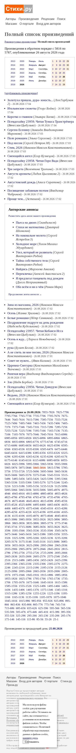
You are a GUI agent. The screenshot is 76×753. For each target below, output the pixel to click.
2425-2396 (61, 560)
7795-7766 (11, 415)
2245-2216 (18, 567)
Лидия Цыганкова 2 (45, 173)
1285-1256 (25, 593)
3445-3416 (25, 534)
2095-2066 (25, 571)
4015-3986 (11, 519)
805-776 (38, 604)
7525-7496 (11, 423)
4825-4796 (11, 497)
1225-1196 (53, 593)
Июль (41, 61)
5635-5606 (11, 475)
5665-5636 (61, 471)
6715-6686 (11, 445)
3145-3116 (39, 541)
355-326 (9, 615)
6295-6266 (18, 456)
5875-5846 (25, 467)
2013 (13, 61)
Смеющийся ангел (19, 156)
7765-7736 (25, 415)
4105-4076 (32, 515)
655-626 (32, 608)
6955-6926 (25, 438)
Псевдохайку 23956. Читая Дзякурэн (32, 387)
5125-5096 (61, 486)
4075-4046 (46, 515)
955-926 (48, 600)
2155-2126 (61, 567)
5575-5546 (39, 475)
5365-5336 (11, 482)
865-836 (15, 604)
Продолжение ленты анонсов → (25, 294)
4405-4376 (18, 508)
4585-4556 (61, 500)
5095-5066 (11, 489)
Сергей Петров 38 (36, 143)
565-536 (66, 608)
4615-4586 (46, 500)
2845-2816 (53, 549)
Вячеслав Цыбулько (21, 125)
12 (56, 77)
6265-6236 (32, 456)
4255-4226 (25, 512)
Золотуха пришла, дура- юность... (30, 100)
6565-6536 (18, 449)
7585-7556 (46, 419)
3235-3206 (61, 537)
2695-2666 (61, 552)
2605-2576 (39, 556)
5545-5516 (53, 475)
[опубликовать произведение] (21, 93)
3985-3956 (25, 519)
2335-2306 (39, 563)
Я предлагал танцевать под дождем (39, 278)
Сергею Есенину (18, 130)
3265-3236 (46, 537)
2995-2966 (46, 545)
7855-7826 (48, 412)
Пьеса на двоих (26, 222)
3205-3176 (11, 541)
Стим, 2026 (15, 147)
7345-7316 (32, 427)
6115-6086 (39, 460)
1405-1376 (32, 589)
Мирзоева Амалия (41, 269)
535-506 (9, 611)
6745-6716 (61, 441)
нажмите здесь (30, 738)
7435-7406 (53, 423)
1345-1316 (61, 589)
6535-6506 (32, 449)
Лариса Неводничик (41, 339)
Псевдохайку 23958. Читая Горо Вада (32, 161)
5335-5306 (25, 482)
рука (10, 348)
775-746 (49, 604)
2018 (13, 81)
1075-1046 (59, 597)
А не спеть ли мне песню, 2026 (28, 352)
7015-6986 (61, 434)
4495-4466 (39, 504)
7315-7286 (46, 427)
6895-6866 (53, 438)
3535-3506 (46, 530)
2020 (22, 61)
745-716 (60, 604)
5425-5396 (46, 478)
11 (56, 73)
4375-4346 (32, 508)
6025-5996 (18, 463)
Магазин (11, 23)
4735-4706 (53, 497)
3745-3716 (11, 526)
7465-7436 (39, 423)
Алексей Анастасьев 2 (48, 274)
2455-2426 (46, 560)
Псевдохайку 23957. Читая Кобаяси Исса (35, 331)
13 (56, 81)
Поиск (61, 19)
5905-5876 (11, 467)
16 (60, 65)
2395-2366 (11, 563)
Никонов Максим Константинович (47, 147)
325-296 (21, 615)
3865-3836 (18, 523)
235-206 (54, 615)
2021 (22, 65)
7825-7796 (62, 412)
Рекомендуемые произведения (20, 41)
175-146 (9, 619)
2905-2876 (25, 549)
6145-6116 (25, 460)
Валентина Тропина (38, 169)
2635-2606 (25, 556)
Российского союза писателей (31, 748)
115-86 (31, 619)
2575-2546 (53, 556)
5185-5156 (32, 486)
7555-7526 (61, 419)
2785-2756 (18, 552)
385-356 (66, 611)
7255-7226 (11, 430)
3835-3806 (32, 523)
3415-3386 (39, 534)
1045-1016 (11, 600)
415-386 (54, 611)
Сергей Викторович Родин (40, 254)
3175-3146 (25, 541)
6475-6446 (61, 449)
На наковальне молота (31, 235)
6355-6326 (53, 452)
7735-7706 (39, 415)
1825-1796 (25, 578)
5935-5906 (61, 463)
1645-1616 (46, 582)
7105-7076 (18, 434)
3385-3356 (53, 534)
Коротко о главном (19, 117)
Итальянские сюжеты (21, 108)
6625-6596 (53, 445)
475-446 (32, 611)
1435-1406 (18, 589)
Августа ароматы (19, 173)
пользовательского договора (30, 698)
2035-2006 (53, 571)
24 (64, 69)
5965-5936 (46, 463)
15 (60, 61)
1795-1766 (39, 578)
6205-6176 (61, 456)
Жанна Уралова (28, 313)
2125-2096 (11, 571)
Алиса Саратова (48, 182)
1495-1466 (53, 586)
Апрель (32, 73)
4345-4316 (46, 508)
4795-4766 (25, 497)
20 (60, 81)
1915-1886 (46, 574)
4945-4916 (18, 493)
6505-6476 (46, 449)
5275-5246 (53, 482)
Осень (11, 313)
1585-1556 (11, 586)
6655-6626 (39, 445)
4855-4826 (61, 493)
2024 (22, 77)
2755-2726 (32, 552)
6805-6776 (32, 441)
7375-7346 (18, 427)
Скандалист (47, 222)
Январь (32, 61)
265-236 (43, 615)
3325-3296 (18, 537)
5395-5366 (61, 478)
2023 (22, 73)
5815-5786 (53, 467)
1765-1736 (53, 578)
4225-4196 (39, 512)
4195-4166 (53, 512)
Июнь (31, 81)
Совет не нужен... (19, 360)
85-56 (40, 619)
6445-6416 (11, 452)
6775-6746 (46, 441)
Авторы (11, 19)
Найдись (21, 269)
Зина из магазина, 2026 (23, 305)
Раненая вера (16, 374)
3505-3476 (61, 530)
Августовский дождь (21, 182)
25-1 (55, 619)
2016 (13, 73)
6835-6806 (18, 441)
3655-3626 (53, 526)
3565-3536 (32, 530)
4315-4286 (61, 508)
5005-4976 (53, 489)
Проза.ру (12, 684)
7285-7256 (61, 427)
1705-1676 (18, 582)
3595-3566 (18, 530)
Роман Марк (53, 287)
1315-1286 (11, 593)
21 (60, 84)
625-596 (43, 608)
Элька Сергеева (39, 138)
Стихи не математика (30, 227)
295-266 (32, 615)
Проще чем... (16, 199)
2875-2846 (39, 549)
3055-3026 (18, 545)
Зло (9, 382)
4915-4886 (32, 493)
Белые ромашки (18, 318)
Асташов (33, 199)
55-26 (48, 619)
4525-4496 (25, 504)
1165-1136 (18, 597)
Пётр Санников (41, 318)
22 (64, 61)
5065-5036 (25, 489)
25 (64, 73)
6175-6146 (11, 460)
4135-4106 (18, 515)
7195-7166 (39, 430)
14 (56, 84)
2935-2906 (11, 549)
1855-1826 (11, 578)
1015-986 (24, 600)
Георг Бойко (46, 108)
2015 (13, 69)
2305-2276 (53, 563)
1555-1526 (25, 586)
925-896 (59, 600)
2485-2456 (32, 560)
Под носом (14, 143)
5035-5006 (39, 489)
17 (60, 69)
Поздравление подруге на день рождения (35, 322)
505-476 (21, 611)
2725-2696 (46, 552)
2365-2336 (25, 563)
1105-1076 (45, 597)
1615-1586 (61, 582)
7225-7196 (25, 430)
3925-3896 (53, 519)
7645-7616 (18, 419)
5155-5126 (46, 486)
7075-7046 (32, 434)
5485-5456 (18, 478)
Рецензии (47, 19)
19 (60, 77)
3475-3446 (11, 534)
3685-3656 (39, 526)
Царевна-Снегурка (20, 365)
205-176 (66, 615)
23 (64, 65)
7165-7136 (53, 430)
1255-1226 (39, 593)
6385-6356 (39, 452)
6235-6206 (46, 456)
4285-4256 (11, 512)
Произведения (29, 19)
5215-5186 (18, 486)
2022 (22, 69)
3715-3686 (25, 526)
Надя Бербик (23, 382)
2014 (13, 65)
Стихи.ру (66, 681)
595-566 (54, 608)
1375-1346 (46, 589)
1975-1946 (18, 574)
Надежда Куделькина (23, 326)
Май (31, 77)
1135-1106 (32, 597)
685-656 (21, 608)
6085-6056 (53, 460)
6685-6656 (25, 445)
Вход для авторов (48, 23)
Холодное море (26, 244)
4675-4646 (18, 500)
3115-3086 (53, 541)
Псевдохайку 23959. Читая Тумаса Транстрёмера (40, 121)
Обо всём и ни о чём (29, 287)
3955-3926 (39, 519)
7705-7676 (53, 415)
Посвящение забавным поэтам (27, 190)
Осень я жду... (16, 339)
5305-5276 (39, 482)
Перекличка (24, 274)
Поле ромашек (17, 138)
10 (56, 69)
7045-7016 (46, 434)
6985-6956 (11, 438)
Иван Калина (41, 360)
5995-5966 (32, 463)
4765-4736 (39, 497)
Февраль (33, 65)
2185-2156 (46, 567)
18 (60, 73)
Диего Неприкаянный (31, 282)
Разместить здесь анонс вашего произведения (32, 216)
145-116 (20, 619)
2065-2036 (39, 571)
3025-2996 (32, 545)
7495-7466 (25, 423)
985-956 (36, 600)
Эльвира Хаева (44, 117)
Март (31, 69)
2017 (13, 77)
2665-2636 (11, 556)
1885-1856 (61, 574)
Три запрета (15, 169)
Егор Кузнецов (43, 156)
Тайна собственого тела (32, 260)
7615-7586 (32, 419)
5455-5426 (32, 478)
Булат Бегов (23, 348)
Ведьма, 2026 (16, 395)
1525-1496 (39, 586)
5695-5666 (46, 471)
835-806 (27, 604)
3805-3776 (46, 523)
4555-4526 (11, 504)
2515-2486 (18, 560)
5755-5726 (18, 471)
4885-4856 (46, 493)
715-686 (9, 608)
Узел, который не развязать (34, 252)
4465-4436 (53, 504)
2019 (13, 84)
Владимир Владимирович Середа (49, 374)
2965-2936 (61, 545)
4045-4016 (61, 515)
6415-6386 (25, 452)
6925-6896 (39, 438)
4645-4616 (32, 500)
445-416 (43, 611)
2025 (22, 81)
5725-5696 (32, 471)
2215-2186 (32, 567)
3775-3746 (61, 523)
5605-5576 (25, 475)
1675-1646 (32, 582)
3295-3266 (32, 537)
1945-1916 (32, 574)
